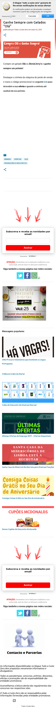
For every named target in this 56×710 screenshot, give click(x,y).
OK (47, 16)
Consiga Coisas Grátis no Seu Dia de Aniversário (23, 498)
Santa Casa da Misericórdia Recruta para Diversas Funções (28, 467)
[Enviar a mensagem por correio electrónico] (5, 156)
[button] (5, 35)
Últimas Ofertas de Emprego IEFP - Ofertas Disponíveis (26, 436)
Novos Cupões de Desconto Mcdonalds (19, 529)
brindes (7, 159)
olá (26, 159)
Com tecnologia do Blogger (29, 700)
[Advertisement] (28, 126)
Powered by (6, 16)
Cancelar (32, 16)
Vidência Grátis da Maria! (13, 374)
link (45, 82)
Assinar (28, 247)
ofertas (17, 159)
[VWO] (13, 16)
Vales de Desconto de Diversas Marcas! (19, 405)
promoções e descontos (15, 163)
